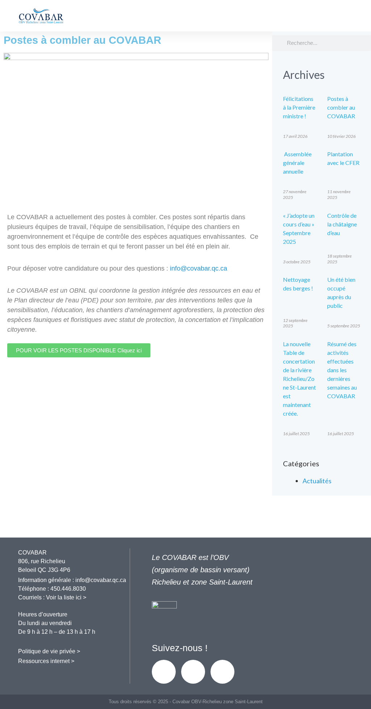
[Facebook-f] (164, 672)
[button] (350, 18)
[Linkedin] (193, 672)
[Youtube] (222, 672)
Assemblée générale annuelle (297, 162)
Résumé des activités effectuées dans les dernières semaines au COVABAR (342, 369)
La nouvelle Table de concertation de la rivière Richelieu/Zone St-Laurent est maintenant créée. (299, 378)
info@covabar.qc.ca (198, 268)
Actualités (317, 481)
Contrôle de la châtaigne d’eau (342, 224)
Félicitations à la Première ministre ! (299, 107)
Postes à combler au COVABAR (341, 107)
